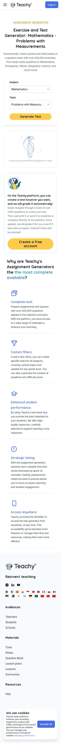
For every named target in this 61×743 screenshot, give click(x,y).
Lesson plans (13, 663)
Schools (10, 627)
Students (10, 622)
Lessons (10, 669)
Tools (8, 647)
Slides (9, 652)
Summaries (12, 674)
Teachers (11, 616)
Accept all (46, 724)
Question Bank (14, 658)
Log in (52, 4)
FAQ (8, 694)
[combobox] (11, 104)
